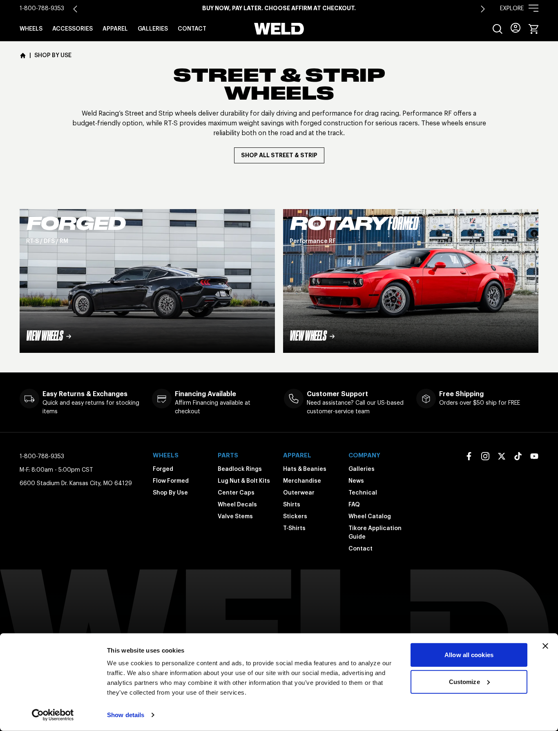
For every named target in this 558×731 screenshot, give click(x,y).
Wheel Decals (237, 504)
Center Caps (236, 492)
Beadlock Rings (240, 468)
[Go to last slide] (75, 9)
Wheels (31, 28)
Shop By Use (170, 492)
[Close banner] (545, 646)
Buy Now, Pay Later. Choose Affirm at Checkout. (279, 8)
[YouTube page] (534, 456)
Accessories (72, 28)
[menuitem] (497, 29)
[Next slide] (483, 9)
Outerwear (299, 492)
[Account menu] (515, 28)
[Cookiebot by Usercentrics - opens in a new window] (53, 715)
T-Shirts (294, 528)
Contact (192, 28)
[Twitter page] (502, 456)
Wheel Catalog (369, 516)
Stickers (295, 516)
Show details (125, 714)
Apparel (115, 28)
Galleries (153, 28)
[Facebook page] (469, 456)
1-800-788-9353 (42, 8)
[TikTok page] (518, 456)
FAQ (354, 504)
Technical (362, 492)
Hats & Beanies (304, 468)
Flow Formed (171, 480)
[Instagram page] (485, 456)
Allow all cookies (468, 654)
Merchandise (302, 480)
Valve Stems (235, 516)
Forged (163, 468)
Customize (464, 681)
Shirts (291, 504)
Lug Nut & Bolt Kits (244, 480)
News (356, 480)
